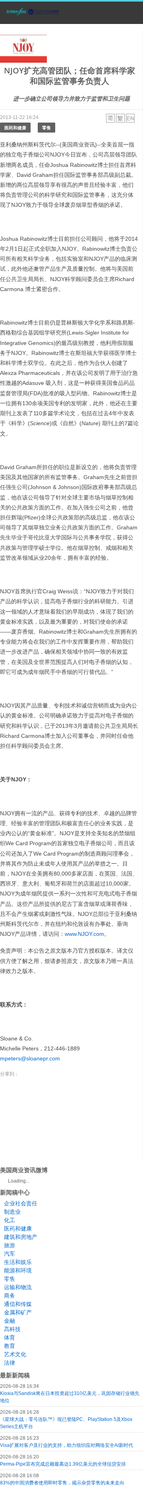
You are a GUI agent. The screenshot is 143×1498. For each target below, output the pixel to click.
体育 (9, 1337)
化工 (9, 1220)
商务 (9, 1295)
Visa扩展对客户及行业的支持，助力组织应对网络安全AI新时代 (66, 1445)
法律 (9, 1362)
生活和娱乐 (18, 1262)
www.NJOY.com (84, 934)
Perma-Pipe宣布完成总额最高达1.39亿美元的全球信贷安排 (63, 1464)
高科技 (12, 1329)
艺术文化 (15, 1354)
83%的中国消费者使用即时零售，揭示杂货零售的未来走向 (62, 1483)
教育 (9, 1346)
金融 (9, 1321)
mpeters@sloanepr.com (30, 1058)
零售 (46, 128)
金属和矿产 (18, 1312)
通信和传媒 (18, 1304)
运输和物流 (18, 1287)
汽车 (9, 1253)
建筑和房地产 (20, 1237)
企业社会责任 (20, 1203)
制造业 (12, 1212)
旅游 (9, 1245)
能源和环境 (18, 1270)
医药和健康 (15, 128)
